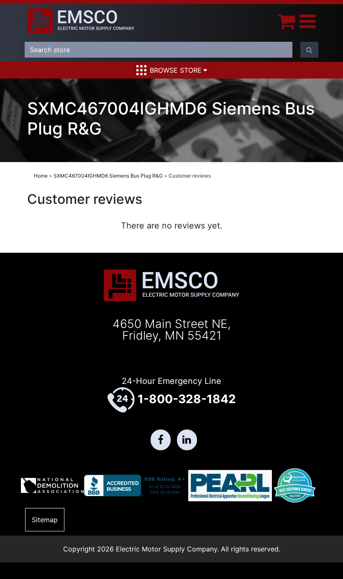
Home (41, 176)
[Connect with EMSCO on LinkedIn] (187, 439)
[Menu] (307, 21)
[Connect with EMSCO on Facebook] (161, 439)
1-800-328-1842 (187, 399)
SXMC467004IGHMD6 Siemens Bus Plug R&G (108, 176)
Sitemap (45, 520)
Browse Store (176, 70)
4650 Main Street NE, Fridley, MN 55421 (172, 330)
